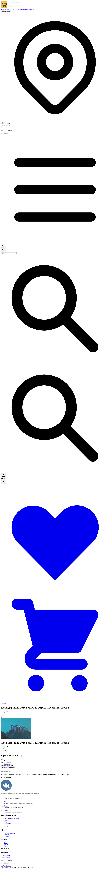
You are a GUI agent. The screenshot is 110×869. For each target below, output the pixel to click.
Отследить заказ (5, 11)
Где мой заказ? (8, 823)
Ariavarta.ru (4, 801)
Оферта (6, 846)
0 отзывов (4, 713)
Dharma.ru (4, 797)
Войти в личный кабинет (11, 818)
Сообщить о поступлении (8, 767)
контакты (18, 9)
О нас (5, 843)
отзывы (23, 9)
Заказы (6, 820)
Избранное (7, 821)
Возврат (6, 834)
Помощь (6, 836)
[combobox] (9, 253)
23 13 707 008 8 (5, 857)
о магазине (28, 9)
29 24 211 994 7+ (5, 125)
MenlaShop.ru (4, 806)
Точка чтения (5, 810)
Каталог (3, 247)
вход (33, 9)
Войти (6, 826)
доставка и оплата (6, 9)
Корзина (3, 703)
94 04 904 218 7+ (5, 855)
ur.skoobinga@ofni (6, 866)
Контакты (7, 844)
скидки (13, 9)
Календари (7, 764)
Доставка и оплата (9, 833)
